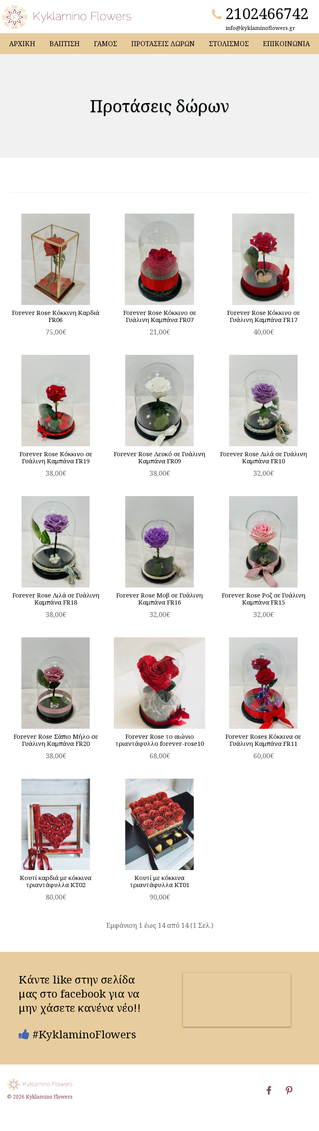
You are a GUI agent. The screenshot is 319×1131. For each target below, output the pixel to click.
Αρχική (22, 43)
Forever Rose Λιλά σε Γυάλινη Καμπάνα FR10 (263, 457)
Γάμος (105, 43)
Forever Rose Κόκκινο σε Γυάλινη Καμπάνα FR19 (56, 457)
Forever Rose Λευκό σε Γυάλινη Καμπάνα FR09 (159, 457)
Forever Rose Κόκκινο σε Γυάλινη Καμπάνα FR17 (263, 316)
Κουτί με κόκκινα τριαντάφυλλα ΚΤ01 (159, 881)
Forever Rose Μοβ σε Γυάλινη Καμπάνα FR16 (159, 598)
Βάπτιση (64, 43)
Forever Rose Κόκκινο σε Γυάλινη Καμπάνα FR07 (159, 316)
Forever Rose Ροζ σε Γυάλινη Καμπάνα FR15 (263, 598)
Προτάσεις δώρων (163, 43)
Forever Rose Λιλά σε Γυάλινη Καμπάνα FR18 (55, 598)
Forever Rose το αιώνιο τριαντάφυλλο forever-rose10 (159, 739)
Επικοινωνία (286, 43)
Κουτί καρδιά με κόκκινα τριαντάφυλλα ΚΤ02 (55, 881)
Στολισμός (229, 43)
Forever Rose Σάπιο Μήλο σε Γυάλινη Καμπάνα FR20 (56, 739)
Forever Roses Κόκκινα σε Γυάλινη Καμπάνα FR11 (263, 739)
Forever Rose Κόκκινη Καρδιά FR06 (55, 316)
